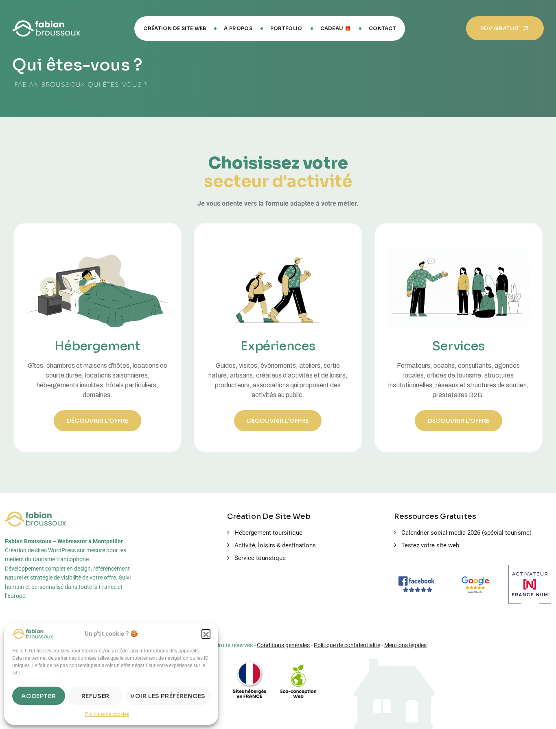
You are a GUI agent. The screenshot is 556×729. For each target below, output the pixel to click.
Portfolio (286, 28)
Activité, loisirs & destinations (275, 545)
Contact (382, 28)
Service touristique (260, 558)
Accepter (38, 696)
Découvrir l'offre (97, 420)
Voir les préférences (168, 696)
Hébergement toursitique (268, 532)
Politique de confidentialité (347, 645)
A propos (238, 28)
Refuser (95, 696)
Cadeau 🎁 (335, 28)
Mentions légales (405, 645)
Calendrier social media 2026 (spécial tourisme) (466, 532)
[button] (206, 634)
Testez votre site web (430, 545)
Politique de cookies (107, 714)
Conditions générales (283, 645)
